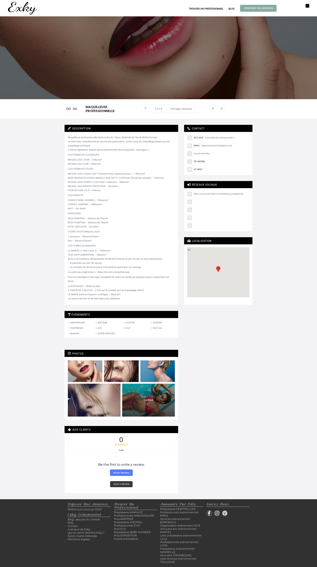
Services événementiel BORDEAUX (175, 520)
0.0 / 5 (158, 108)
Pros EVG (120, 528)
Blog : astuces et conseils (84, 519)
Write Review (121, 472)
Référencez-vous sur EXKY (85, 509)
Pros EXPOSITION (125, 535)
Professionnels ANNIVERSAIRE (134, 515)
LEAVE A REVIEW (121, 484)
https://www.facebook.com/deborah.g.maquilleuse (219, 194)
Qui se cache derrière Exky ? (86, 532)
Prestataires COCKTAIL (128, 522)
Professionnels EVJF (127, 525)
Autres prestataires (126, 538)
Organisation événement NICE (180, 525)
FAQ (70, 522)
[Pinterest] (225, 513)
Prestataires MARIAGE (128, 512)
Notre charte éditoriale (82, 536)
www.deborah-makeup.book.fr (219, 137)
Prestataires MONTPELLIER (178, 509)
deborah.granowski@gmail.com (216, 145)
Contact (73, 526)
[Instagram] (217, 513)
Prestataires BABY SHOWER (132, 532)
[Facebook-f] (209, 513)
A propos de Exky (79, 529)
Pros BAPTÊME (123, 519)
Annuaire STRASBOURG (176, 555)
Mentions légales (79, 539)
